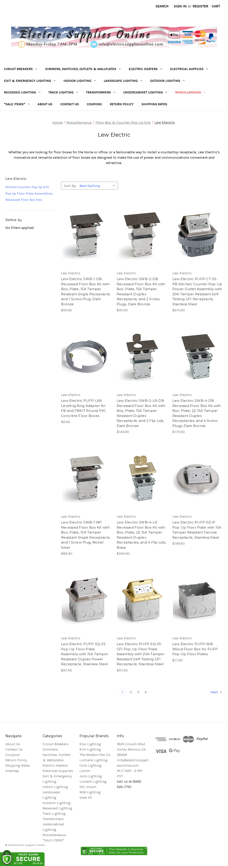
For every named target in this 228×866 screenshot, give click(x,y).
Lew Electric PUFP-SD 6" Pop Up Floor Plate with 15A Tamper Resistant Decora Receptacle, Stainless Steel (197, 530)
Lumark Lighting (93, 781)
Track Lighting (60, 92)
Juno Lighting (90, 776)
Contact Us (69, 104)
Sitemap (12, 771)
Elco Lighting (90, 744)
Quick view (85, 226)
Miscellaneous (188, 92)
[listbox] (98, 185)
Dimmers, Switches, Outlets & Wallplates (80, 69)
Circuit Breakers (18, 69)
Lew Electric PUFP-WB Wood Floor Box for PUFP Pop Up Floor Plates (195, 649)
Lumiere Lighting (93, 760)
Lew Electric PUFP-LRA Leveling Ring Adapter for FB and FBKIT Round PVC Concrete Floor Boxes (83, 408)
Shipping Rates (154, 104)
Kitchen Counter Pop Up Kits (27, 187)
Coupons (94, 104)
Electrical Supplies (187, 69)
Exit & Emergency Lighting (27, 81)
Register (200, 6)
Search (162, 6)
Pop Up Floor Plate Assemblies (29, 193)
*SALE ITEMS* (14, 104)
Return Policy (122, 104)
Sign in (180, 6)
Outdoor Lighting (165, 81)
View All (85, 797)
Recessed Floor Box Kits (23, 200)
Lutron (84, 771)
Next (214, 692)
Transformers (98, 92)
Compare (84, 235)
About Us (45, 104)
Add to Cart (86, 244)
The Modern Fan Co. (95, 755)
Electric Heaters (143, 69)
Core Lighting (90, 765)
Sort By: (70, 185)
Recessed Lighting (20, 92)
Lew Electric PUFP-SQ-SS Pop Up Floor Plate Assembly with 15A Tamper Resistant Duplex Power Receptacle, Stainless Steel (84, 654)
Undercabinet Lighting (143, 92)
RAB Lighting (90, 792)
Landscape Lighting (121, 81)
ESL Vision (87, 787)
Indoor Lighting (77, 81)
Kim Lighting (90, 749)
